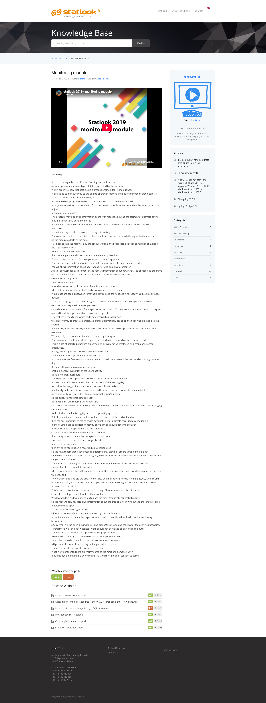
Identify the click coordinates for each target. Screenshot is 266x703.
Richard (81, 78)
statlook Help (57, 58)
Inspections (179, 258)
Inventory (178, 265)
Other (176, 277)
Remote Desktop (181, 233)
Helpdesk (178, 246)
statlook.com (170, 650)
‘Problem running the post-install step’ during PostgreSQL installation (194, 162)
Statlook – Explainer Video (69, 627)
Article (68, 58)
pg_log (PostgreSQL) (188, 206)
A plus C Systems (116, 648)
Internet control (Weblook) (69, 614)
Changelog (179, 239)
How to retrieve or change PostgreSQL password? (82, 608)
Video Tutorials (102, 78)
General (178, 271)
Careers (112, 652)
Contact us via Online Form (64, 667)
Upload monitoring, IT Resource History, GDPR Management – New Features (96, 601)
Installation (179, 252)
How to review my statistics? (70, 595)
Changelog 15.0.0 (186, 199)
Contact (198, 11)
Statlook (162, 11)
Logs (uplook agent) (188, 172)
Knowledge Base (180, 11)
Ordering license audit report (70, 621)
